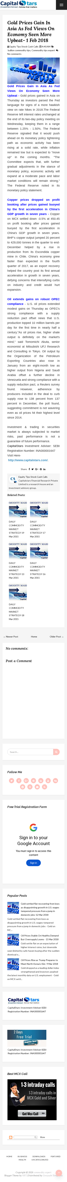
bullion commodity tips (19, 50)
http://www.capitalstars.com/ (28, 460)
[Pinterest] (33, 780)
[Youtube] (48, 780)
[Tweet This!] (32, 469)
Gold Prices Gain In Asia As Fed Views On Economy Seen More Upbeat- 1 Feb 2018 (30, 31)
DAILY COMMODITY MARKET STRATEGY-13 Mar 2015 (16, 570)
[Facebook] (18, 780)
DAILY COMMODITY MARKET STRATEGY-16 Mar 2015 (37, 570)
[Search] (56, 752)
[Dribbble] (30, 786)
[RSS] (44, 786)
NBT (24, 1175)
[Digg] (55, 780)
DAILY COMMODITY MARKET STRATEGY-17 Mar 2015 (37, 529)
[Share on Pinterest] (41, 469)
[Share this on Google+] (36, 469)
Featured (55, 1156)
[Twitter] (11, 780)
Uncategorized (40, 1160)
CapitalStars (15, 446)
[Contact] (37, 786)
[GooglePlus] (26, 780)
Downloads (39, 1156)
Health (22, 1160)
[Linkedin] (40, 780)
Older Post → (57, 636)
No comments (14, 53)
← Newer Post (10, 636)
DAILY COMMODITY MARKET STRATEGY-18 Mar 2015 (16, 611)
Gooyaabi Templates (53, 1175)
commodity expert (42, 1172)
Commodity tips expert (43, 50)
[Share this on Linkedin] (44, 469)
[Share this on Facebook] (29, 469)
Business (22, 1156)
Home (34, 636)
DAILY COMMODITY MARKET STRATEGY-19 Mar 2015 (16, 529)
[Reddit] (22, 786)
